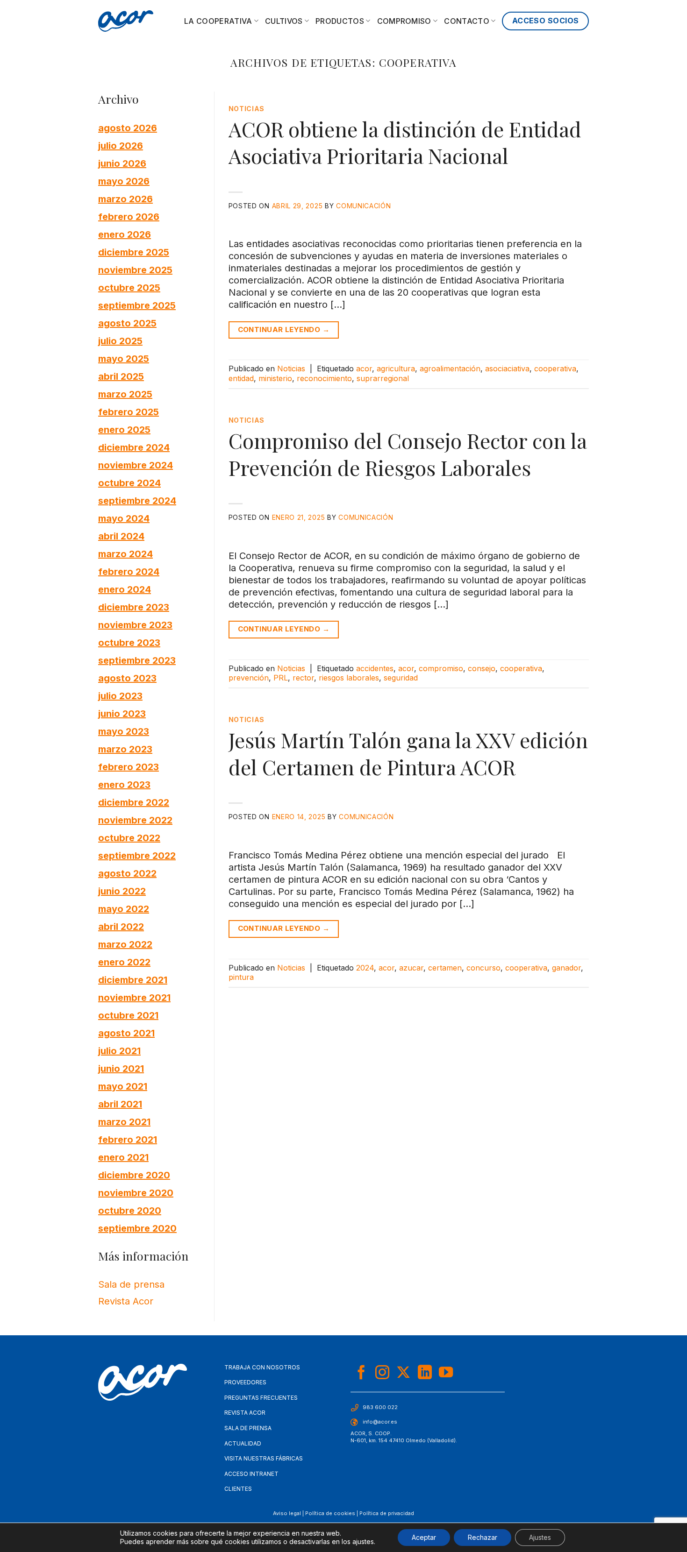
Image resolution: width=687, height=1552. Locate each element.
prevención (249, 677)
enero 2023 (124, 784)
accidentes (375, 668)
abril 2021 (120, 1103)
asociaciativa (507, 368)
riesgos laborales (349, 677)
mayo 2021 (122, 1085)
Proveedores (245, 1382)
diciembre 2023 (133, 606)
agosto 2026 (127, 127)
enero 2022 (124, 961)
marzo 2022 (125, 944)
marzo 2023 (125, 748)
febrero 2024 (128, 571)
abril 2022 (121, 926)
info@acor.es (380, 1421)
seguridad (401, 677)
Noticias (247, 109)
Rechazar (482, 1537)
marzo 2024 (125, 553)
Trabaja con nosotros (262, 1367)
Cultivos (284, 21)
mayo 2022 (123, 908)
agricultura (396, 368)
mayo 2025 (123, 358)
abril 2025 (121, 376)
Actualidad (242, 1443)
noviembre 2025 (135, 269)
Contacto (466, 21)
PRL (280, 677)
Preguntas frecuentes (261, 1397)
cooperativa (555, 368)
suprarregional (383, 378)
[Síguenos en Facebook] (361, 1373)
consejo (481, 668)
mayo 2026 (124, 180)
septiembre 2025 (137, 305)
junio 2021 (121, 1068)
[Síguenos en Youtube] (446, 1373)
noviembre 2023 (135, 624)
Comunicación (363, 206)
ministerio (275, 378)
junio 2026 (122, 163)
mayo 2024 (124, 518)
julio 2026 (120, 145)
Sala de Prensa (248, 1428)
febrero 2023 (128, 766)
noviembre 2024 (135, 464)
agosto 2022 (127, 873)
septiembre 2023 (137, 660)
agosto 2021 (126, 1032)
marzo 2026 (125, 198)
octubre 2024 (129, 482)
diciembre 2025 (133, 251)
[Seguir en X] (403, 1373)
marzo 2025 (125, 393)
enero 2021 (123, 1156)
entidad (241, 378)
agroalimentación (450, 368)
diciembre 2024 (134, 447)
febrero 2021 (127, 1139)
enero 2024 (124, 589)
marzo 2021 (124, 1121)
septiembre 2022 (137, 855)
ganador (566, 967)
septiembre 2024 (137, 500)
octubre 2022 (129, 837)
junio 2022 (122, 890)
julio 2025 (120, 340)
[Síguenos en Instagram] (382, 1373)
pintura (241, 977)
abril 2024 (121, 535)
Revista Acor (125, 1301)
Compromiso (404, 21)
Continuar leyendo (284, 329)
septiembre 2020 (137, 1227)
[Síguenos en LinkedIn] (425, 1373)
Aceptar (424, 1537)
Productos (339, 21)
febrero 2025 (128, 411)
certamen (445, 967)
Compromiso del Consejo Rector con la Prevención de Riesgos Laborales (408, 453)
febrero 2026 (128, 216)
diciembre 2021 (132, 979)
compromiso (441, 668)
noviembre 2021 (134, 997)
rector (303, 677)
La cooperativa (218, 21)
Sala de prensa (131, 1284)
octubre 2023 (129, 642)
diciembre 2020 (134, 1174)
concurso (483, 967)
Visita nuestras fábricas (263, 1458)
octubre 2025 (129, 287)
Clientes (238, 1488)
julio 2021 (119, 1050)
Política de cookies (330, 1513)
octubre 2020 (129, 1210)
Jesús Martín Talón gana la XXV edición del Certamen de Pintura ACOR (408, 753)
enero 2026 (124, 234)
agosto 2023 (127, 677)
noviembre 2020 (135, 1192)
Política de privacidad (386, 1513)
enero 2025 (124, 429)
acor (364, 368)
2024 (365, 967)
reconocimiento (324, 378)
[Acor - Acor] (125, 21)
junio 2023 (122, 713)
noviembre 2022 (135, 819)
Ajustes (540, 1537)
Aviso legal (287, 1513)
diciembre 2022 (133, 802)
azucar (411, 967)
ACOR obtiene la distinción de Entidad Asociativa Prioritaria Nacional (405, 142)
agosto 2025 (127, 322)
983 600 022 (380, 1407)
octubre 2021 (128, 1014)
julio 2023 (120, 695)
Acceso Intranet (251, 1473)
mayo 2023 (123, 731)
